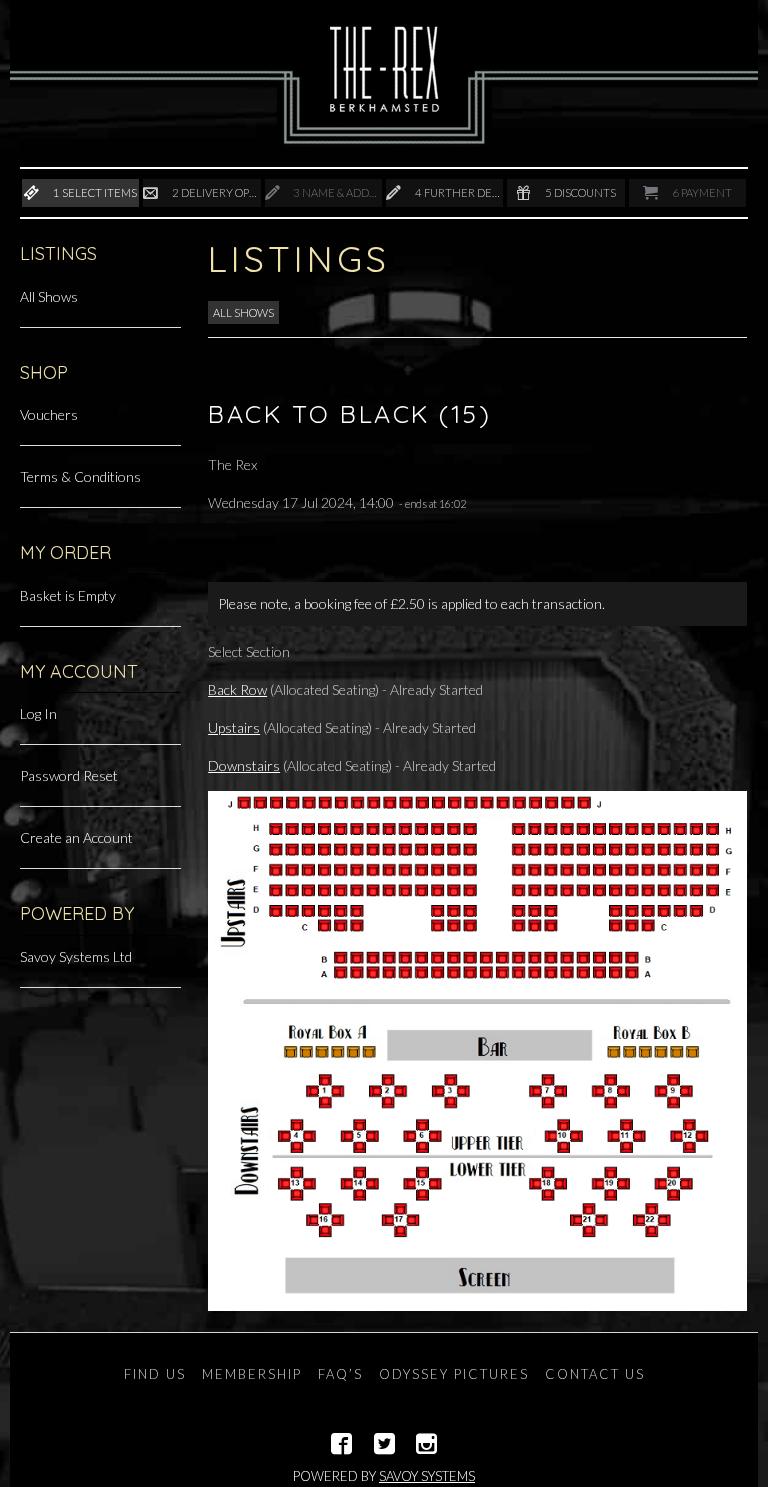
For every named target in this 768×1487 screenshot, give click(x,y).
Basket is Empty (68, 595)
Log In (38, 713)
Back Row (237, 689)
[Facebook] (341, 1444)
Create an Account (76, 837)
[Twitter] (384, 1444)
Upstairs (234, 727)
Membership (252, 1374)
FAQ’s (340, 1374)
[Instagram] (426, 1444)
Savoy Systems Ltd (76, 956)
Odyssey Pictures (454, 1374)
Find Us (155, 1374)
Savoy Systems (427, 1476)
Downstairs (244, 765)
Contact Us (595, 1374)
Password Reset (69, 775)
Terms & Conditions (80, 476)
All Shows (49, 296)
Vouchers (49, 414)
